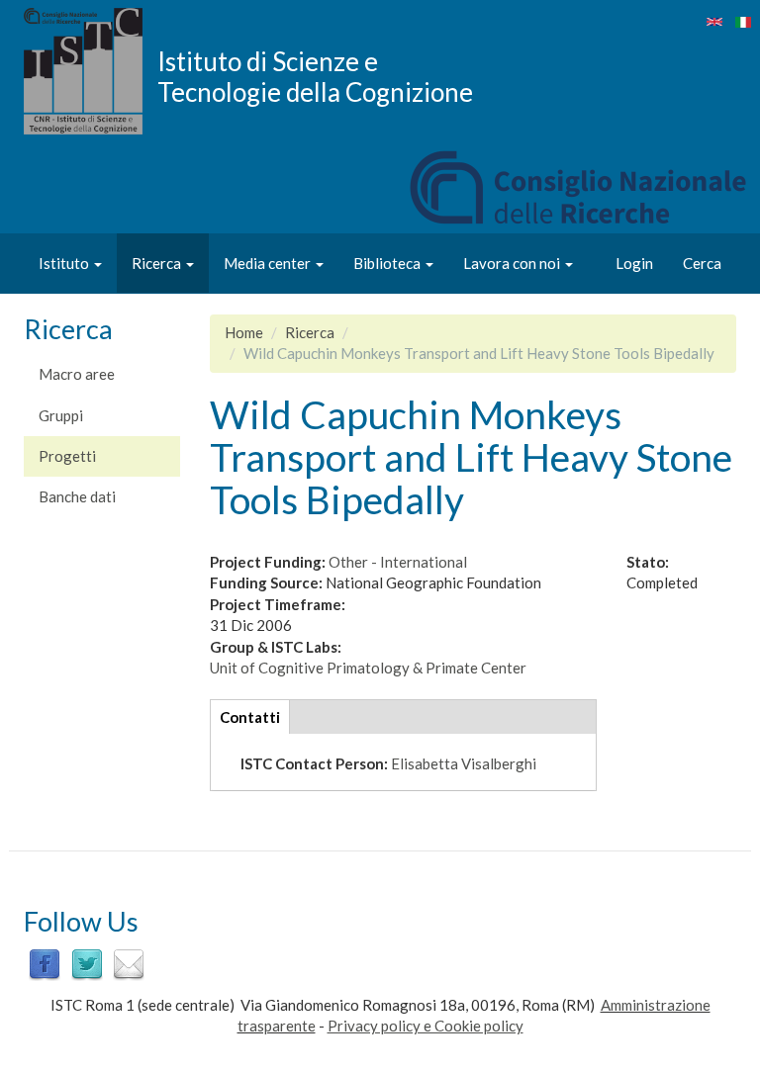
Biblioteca (388, 263)
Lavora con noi (513, 263)
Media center (269, 263)
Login (634, 263)
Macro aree (77, 374)
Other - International (398, 562)
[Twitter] (87, 963)
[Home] (90, 71)
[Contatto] (128, 963)
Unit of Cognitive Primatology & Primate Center (368, 667)
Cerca (702, 263)
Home (244, 332)
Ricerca (158, 263)
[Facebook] (44, 963)
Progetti (67, 456)
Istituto (65, 263)
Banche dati (77, 496)
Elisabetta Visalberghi (463, 763)
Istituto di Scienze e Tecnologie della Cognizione (315, 76)
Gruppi (61, 415)
